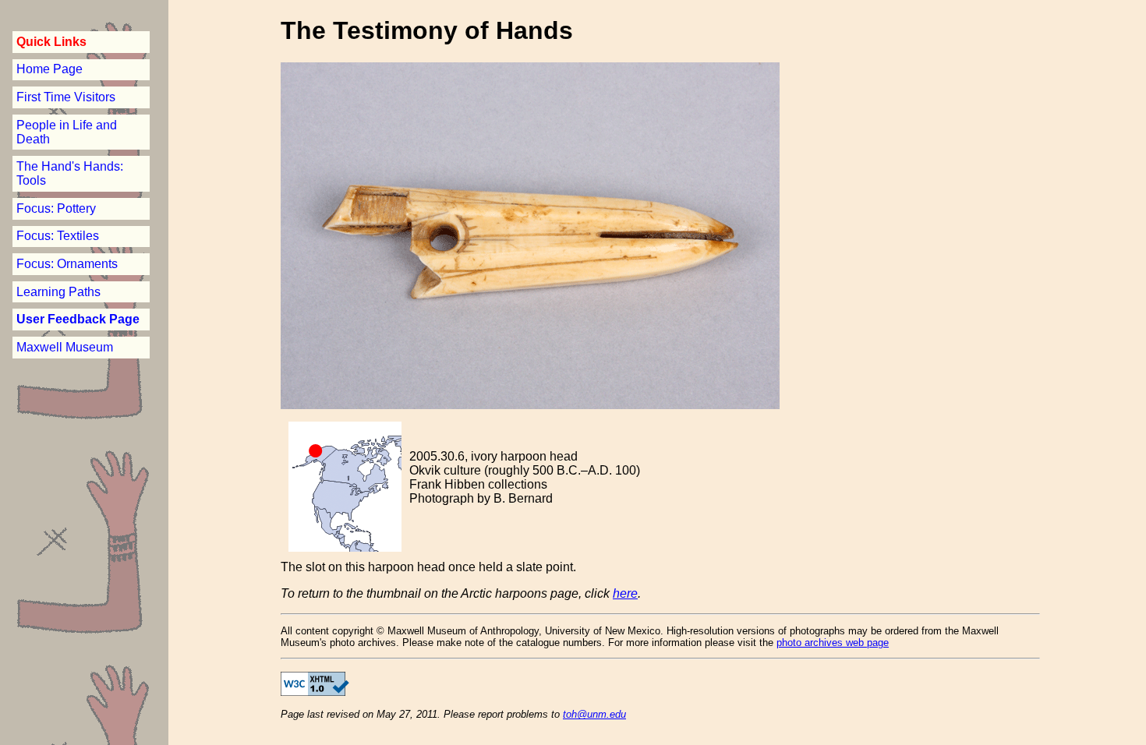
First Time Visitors (65, 97)
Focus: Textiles (57, 235)
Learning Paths (58, 291)
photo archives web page (832, 642)
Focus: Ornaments (67, 263)
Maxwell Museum (64, 347)
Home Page (49, 69)
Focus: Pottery (56, 208)
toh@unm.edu (594, 714)
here (625, 593)
